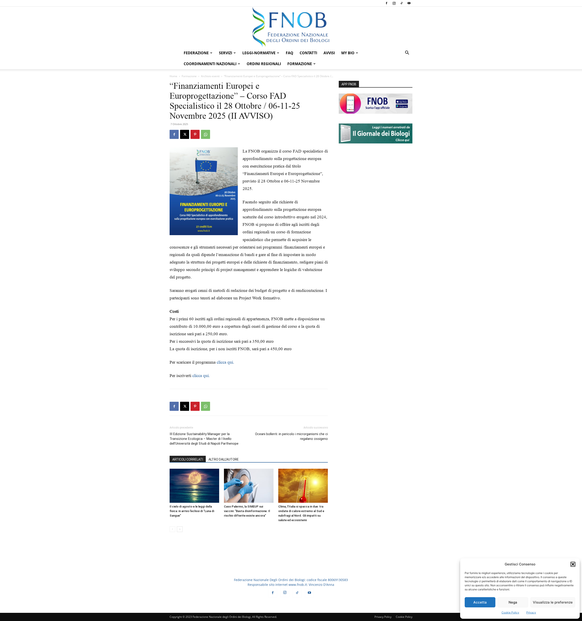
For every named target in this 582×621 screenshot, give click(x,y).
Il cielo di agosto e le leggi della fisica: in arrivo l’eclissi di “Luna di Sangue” (192, 511)
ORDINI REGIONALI (264, 63)
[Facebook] (386, 3)
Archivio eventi (210, 76)
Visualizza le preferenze (553, 602)
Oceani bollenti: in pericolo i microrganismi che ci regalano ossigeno (291, 436)
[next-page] (180, 529)
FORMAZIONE (299, 63)
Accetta (480, 602)
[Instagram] (394, 3)
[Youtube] (409, 3)
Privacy (531, 612)
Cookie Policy (510, 612)
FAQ (289, 52)
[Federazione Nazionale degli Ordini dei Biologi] (291, 27)
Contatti (308, 52)
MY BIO (347, 52)
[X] (184, 134)
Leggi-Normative (259, 52)
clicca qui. (225, 362)
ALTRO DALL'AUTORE (223, 459)
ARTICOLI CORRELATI (187, 459)
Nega (513, 602)
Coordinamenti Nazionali (210, 63)
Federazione (196, 52)
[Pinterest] (195, 134)
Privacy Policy (382, 617)
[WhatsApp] (205, 134)
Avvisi (329, 52)
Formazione (189, 76)
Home (173, 76)
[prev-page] (172, 529)
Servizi (225, 52)
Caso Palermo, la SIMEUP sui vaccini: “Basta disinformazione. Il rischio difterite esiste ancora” (247, 511)
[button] (573, 564)
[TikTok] (401, 3)
